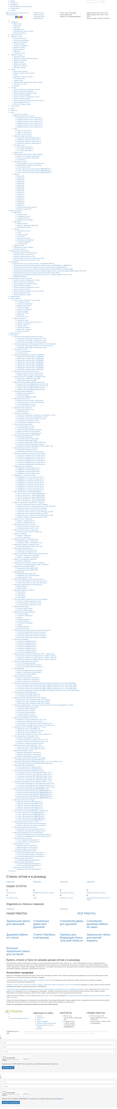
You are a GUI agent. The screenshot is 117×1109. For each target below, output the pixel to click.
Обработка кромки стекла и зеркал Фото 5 (30, 125)
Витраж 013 (20, 198)
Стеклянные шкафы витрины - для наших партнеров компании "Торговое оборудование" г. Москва (43, 705)
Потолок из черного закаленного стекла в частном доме (30, 599)
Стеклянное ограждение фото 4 (27, 645)
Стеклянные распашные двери (23, 424)
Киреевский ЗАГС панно (24, 577)
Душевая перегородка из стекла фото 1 (29, 752)
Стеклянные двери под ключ (25, 428)
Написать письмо (15, 333)
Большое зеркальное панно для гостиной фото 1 (32, 823)
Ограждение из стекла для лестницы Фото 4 (30, 482)
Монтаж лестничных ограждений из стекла (26, 97)
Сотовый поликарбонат (24, 242)
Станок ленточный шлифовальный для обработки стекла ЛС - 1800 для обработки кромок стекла (43, 274)
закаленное (48, 980)
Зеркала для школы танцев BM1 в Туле (29, 732)
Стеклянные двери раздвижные (23, 391)
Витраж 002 (20, 178)
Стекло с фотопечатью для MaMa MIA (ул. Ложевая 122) (31, 811)
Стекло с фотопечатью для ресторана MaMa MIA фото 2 (34, 170)
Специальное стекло (23, 218)
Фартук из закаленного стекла (23, 676)
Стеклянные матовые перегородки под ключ (30, 444)
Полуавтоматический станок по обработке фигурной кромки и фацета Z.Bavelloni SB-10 (40, 267)
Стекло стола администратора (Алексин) (26, 661)
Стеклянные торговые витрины (26, 712)
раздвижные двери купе (28, 989)
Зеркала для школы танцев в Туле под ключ (30, 730)
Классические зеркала (24, 227)
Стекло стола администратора (26, 663)
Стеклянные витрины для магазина (28, 707)
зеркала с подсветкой (44, 984)
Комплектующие (22, 243)
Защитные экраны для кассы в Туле (24, 256)
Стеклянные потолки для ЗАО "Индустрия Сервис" (29, 770)
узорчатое (42, 980)
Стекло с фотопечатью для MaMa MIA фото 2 (31, 814)
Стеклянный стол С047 (21, 349)
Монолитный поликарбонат (25, 240)
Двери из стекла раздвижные (26, 393)
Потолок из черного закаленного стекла (29, 601)
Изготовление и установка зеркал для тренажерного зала (34, 723)
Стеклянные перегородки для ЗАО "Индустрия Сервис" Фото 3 (36, 787)
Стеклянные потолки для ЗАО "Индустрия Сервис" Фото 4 (34, 778)
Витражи (16, 86)
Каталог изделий (15, 298)
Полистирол (21, 236)
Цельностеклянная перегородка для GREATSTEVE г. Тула (31, 789)
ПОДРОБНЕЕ (10, 882)
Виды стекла (17, 24)
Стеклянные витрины (13, 989)
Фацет (15, 75)
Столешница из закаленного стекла (28, 420)
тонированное (33, 980)
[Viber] (21, 17)
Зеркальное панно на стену (25, 409)
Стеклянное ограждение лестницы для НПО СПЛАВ (29, 453)
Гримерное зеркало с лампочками (27, 541)
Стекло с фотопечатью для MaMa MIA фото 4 (31, 818)
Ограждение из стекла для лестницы (25, 475)
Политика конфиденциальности (19, 1018)
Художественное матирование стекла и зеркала (28, 82)
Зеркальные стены (19, 56)
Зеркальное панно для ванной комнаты (25, 827)
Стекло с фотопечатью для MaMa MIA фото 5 (31, 820)
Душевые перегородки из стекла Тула (28, 738)
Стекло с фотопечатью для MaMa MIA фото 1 (31, 812)
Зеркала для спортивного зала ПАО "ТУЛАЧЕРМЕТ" (29, 355)
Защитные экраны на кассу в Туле (24, 254)
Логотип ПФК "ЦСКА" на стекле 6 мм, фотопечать (28, 579)
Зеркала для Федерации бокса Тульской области (28, 832)
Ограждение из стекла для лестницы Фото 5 (30, 484)
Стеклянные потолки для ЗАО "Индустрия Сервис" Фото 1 (34, 772)
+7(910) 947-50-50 (38, 16)
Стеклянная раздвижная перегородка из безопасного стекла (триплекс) (35, 344)
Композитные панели (23, 238)
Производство (14, 4)
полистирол (14, 997)
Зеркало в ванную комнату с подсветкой (26, 530)
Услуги (13, 69)
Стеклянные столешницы (21, 413)
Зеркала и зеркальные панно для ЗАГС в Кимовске (32, 504)
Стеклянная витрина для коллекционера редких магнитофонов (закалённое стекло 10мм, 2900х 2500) (45, 683)
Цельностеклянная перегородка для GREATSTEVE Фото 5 (34, 798)
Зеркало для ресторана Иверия (26, 674)
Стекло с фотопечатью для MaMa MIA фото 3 (31, 816)
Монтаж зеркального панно (22, 102)
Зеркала (19, 617)
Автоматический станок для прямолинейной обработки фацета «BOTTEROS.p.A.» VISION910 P (42, 265)
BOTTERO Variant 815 (20, 276)
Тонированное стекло (23, 216)
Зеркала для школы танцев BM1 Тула (28, 728)
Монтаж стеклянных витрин (22, 98)
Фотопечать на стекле (20, 84)
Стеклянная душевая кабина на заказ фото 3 (31, 856)
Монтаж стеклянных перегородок (24, 91)
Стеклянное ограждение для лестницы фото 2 (31, 460)
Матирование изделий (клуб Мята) (24, 590)
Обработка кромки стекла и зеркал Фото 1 (30, 118)
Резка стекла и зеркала (21, 71)
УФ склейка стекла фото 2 (25, 149)
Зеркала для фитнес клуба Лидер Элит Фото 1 (31, 747)
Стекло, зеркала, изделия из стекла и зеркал (27, 300)
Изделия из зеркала (17, 55)
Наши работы (14, 106)
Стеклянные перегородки (21, 40)
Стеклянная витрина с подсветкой (24, 765)
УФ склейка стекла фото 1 (25, 147)
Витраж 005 (20, 183)
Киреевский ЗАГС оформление (26, 573)
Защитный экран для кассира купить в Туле (27, 260)
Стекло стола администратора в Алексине (30, 666)
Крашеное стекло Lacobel (25, 220)
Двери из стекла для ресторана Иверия (29, 672)
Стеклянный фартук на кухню (26, 406)
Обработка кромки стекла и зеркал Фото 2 (30, 119)
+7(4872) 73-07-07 (38, 13)
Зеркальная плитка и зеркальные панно (26, 58)
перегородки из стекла (61, 989)
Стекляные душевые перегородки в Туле (26, 736)
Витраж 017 (20, 205)
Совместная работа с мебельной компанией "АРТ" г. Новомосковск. (34, 654)
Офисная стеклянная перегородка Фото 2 (30, 803)
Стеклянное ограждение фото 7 (27, 648)
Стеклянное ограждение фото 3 (27, 646)
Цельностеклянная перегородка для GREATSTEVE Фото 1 (34, 790)
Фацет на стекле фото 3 (24, 134)
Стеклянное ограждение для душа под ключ (30, 743)
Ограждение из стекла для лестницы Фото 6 (30, 486)
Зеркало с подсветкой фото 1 (26, 521)
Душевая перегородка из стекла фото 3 (29, 756)
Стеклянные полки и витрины (26, 710)
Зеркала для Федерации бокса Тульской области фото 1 (34, 834)
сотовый (70, 995)
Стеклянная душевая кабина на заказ (25, 851)
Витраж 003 (20, 180)
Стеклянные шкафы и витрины (26, 708)
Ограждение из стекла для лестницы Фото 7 (30, 488)
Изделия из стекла (16, 36)
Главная (12, 1)
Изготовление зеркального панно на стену (30, 451)
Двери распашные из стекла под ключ (28, 431)
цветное (26, 980)
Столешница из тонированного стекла (28, 422)
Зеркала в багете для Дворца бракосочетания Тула (32, 384)
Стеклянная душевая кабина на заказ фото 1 (31, 852)
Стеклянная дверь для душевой (23, 858)
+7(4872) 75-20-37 (38, 15)
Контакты (13, 10)
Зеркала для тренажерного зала (23, 548)
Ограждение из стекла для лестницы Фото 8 (30, 490)
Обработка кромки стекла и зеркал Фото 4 (30, 123)
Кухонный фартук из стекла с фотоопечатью (30, 163)
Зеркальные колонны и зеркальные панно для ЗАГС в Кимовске (36, 506)
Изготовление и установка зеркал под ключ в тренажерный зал (36, 725)
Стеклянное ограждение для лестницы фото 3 (31, 455)
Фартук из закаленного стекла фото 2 (28, 679)
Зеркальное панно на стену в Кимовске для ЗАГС (32, 510)
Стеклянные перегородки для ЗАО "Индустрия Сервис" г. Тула (32, 781)
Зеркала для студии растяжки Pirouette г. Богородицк (30, 758)
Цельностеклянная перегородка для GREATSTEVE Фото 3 (34, 794)
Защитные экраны (16, 35)
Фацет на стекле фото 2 (24, 132)
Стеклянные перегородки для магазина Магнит (28, 584)
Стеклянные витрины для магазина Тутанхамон (31, 632)
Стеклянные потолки (20, 38)
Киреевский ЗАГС (19, 572)
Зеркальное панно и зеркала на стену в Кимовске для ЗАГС (35, 511)
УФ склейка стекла (19, 78)
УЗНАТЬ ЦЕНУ (8, 1068)
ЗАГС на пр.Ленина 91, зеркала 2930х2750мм (27, 491)
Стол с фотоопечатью (24, 167)
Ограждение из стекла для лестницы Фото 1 (30, 477)
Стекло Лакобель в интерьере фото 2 (28, 842)
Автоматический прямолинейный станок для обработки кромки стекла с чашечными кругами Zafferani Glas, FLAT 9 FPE (50, 271)
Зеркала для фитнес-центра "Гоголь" (28, 526)
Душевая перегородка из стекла (23, 750)
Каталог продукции (15, 211)
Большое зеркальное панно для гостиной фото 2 (32, 825)
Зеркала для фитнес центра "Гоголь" (25, 524)
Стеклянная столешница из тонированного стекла (32, 417)
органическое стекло (46, 995)
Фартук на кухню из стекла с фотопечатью (26, 371)
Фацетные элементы (20, 33)
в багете (54, 984)
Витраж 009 (20, 190)
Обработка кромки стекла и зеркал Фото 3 (30, 121)
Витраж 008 (20, 189)
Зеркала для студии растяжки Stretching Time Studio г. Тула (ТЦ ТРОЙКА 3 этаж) (38, 761)
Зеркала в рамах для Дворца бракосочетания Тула (29, 382)
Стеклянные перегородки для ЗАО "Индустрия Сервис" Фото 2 (36, 785)
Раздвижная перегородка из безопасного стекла (31, 347)
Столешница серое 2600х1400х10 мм (25, 692)
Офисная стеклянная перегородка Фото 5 (30, 809)
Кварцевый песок (19, 29)
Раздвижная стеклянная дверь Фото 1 (28, 468)
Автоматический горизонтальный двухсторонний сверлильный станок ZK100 (37, 273)
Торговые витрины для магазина (27, 716)
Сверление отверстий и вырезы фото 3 (29, 141)
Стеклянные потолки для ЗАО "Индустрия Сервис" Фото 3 (34, 776)
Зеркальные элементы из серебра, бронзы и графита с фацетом (36, 656)
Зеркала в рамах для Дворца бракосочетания (31, 389)
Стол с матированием (24, 351)
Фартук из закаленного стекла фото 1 (28, 677)
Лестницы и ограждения (21, 46)
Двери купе (17, 51)
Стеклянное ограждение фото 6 (27, 652)
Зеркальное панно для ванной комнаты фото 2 (31, 831)
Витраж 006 (20, 185)
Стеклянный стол (22, 353)
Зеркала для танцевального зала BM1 (28, 378)
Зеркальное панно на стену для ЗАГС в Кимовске (32, 508)
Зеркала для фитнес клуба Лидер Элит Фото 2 (31, 749)
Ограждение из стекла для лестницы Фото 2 (30, 479)
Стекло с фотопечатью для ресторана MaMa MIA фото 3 (34, 172)
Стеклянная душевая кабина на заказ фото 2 (31, 854)
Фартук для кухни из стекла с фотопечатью (30, 400)
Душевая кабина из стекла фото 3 (27, 849)
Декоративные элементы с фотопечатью (29, 165)
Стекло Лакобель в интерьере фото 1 (28, 840)
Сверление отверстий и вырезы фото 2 (29, 139)
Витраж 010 (20, 192)
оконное (20, 980)
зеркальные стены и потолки (66, 984)
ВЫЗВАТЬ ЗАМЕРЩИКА (11, 1102)
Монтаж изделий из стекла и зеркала (21, 6)
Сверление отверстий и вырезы (23, 77)
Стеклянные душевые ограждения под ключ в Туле (32, 739)
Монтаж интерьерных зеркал (22, 104)
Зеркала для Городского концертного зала (26, 544)
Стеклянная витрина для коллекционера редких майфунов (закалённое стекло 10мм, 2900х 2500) (47, 685)
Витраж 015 (20, 201)
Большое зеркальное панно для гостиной (26, 821)
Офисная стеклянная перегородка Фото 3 (30, 805)
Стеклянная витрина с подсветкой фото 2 (29, 769)
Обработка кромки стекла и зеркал (24, 73)
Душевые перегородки (20, 42)
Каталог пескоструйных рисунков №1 (28, 156)
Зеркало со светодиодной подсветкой (25, 559)
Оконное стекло (22, 214)
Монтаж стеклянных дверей (22, 95)
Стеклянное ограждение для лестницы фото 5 (31, 462)
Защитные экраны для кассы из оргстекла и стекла (29, 258)
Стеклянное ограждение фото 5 (27, 650)
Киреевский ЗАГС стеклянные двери (28, 575)
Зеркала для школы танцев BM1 (27, 380)
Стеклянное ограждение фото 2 (27, 641)
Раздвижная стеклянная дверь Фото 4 (28, 473)
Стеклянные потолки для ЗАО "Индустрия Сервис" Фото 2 (34, 774)
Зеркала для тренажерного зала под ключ (30, 721)
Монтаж (13, 87)
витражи (12, 991)
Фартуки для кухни (19, 49)
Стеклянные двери (19, 44)
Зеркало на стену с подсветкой (23, 519)
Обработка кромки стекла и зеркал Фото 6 (30, 127)
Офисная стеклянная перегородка (24, 800)
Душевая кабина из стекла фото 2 (27, 847)
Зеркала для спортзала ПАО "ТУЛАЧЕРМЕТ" (30, 356)
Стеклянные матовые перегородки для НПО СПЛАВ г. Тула (35, 446)
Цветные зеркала (22, 223)
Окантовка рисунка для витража (27, 207)
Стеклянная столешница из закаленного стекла (31, 418)
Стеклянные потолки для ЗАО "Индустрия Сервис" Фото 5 (34, 780)
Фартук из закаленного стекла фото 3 (28, 681)
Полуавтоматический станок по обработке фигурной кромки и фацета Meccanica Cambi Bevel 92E (43, 269)
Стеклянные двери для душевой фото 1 (29, 863)
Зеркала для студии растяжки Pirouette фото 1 (31, 759)
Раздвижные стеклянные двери (23, 466)
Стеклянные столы (19, 53)
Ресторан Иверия (19, 668)
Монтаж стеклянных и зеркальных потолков (27, 89)
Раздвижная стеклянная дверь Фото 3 (28, 471)
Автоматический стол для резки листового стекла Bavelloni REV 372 (34, 263)
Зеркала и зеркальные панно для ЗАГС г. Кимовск (29, 502)
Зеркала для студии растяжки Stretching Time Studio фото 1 (35, 763)
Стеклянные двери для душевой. (23, 862)
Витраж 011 (20, 194)
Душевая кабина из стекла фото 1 (27, 845)
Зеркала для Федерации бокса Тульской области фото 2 (34, 836)
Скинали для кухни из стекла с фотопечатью (30, 402)
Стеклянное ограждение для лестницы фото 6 (31, 464)
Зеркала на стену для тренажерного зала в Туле (31, 719)
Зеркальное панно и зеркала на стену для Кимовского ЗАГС (35, 515)
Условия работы (15, 8)
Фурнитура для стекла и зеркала (23, 31)
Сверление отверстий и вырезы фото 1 (29, 138)
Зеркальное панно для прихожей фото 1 (29, 869)
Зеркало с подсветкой (20, 533)
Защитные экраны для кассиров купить (25, 252)
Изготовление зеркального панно (27, 449)
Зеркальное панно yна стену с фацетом (26, 448)
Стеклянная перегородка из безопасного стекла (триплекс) (35, 346)
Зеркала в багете (19, 62)
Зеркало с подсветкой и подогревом (28, 555)
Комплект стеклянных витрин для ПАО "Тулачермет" (29, 563)
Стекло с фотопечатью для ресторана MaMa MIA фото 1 (34, 169)
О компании (13, 3)
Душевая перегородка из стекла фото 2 (29, 754)
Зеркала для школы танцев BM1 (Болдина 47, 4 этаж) (30, 727)
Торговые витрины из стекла (25, 714)
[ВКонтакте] (16, 17)
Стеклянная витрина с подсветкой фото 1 (29, 767)
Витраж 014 (20, 200)
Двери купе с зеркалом (20, 66)
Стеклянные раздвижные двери (26, 397)
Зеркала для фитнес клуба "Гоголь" (28, 528)
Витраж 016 (20, 203)
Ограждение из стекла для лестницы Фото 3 (30, 480)
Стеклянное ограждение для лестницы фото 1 (31, 459)
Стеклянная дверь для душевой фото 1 (29, 860)
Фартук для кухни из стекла (22, 398)
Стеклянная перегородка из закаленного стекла (28, 336)
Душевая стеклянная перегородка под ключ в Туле (32, 741)
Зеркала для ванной (20, 64)
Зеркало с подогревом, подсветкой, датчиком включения (31, 553)
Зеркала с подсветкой (20, 60)
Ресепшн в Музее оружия (21, 606)
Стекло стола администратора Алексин (29, 665)
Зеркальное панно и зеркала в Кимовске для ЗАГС (32, 513)
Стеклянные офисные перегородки (28, 439)
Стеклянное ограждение (21, 639)
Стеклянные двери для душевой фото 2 (29, 865)
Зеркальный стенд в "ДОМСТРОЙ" (24, 566)
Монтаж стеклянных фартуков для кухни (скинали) (29, 100)
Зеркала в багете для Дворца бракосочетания (31, 387)
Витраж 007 (20, 187)
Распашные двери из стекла (25, 426)
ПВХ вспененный (22, 234)
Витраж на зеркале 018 (24, 209)
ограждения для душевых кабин (78, 989)
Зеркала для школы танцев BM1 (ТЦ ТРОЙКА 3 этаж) (30, 377)
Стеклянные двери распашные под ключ (29, 429)
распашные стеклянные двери (45, 989)
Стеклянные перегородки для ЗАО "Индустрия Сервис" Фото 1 (36, 783)
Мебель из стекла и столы (15, 984)
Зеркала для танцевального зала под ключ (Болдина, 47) (34, 734)
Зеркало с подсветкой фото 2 (26, 522)
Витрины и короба (19, 47)
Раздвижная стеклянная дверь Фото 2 (28, 470)
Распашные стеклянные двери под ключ (29, 433)
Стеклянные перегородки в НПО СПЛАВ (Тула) (31, 442)
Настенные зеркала (20, 67)
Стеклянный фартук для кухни (26, 404)
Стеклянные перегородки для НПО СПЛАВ (26, 435)
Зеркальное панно (22, 411)
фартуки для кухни (102, 989)
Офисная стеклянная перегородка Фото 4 (30, 807)
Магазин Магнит (22, 586)
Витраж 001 (20, 176)
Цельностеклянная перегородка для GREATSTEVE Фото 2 (34, 792)
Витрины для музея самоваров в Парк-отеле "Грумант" (30, 697)
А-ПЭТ (19, 232)
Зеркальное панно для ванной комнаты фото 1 (31, 829)
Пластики (16, 27)
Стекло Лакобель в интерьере (23, 838)
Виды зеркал (17, 25)
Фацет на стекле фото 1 (24, 130)
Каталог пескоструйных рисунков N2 (28, 158)
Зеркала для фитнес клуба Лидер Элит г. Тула (28, 745)
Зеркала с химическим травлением (27, 225)
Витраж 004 (20, 181)
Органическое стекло (23, 231)
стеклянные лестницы (30, 984)
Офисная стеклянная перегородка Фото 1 (30, 801)
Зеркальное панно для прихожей (24, 867)
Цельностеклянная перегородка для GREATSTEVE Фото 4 (34, 796)
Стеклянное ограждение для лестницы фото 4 (31, 457)
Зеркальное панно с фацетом (23, 408)
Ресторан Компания (23, 619)
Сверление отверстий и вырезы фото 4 (29, 143)
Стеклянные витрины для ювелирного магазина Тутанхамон (32, 630)
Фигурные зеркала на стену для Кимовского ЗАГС (32, 517)
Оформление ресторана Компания (24, 612)
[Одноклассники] (19, 17)
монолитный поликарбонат (82, 995)
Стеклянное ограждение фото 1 (27, 643)
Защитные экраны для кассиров (19, 251)
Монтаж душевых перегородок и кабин (25, 93)
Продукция (14, 22)
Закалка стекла (18, 80)
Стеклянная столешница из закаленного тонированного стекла (36, 415)
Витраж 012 (20, 196)
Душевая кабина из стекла (22, 843)
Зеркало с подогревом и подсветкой (28, 557)
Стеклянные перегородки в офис (27, 440)
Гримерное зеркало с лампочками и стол (26, 539)
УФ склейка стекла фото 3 (25, 150)
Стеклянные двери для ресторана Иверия (30, 670)
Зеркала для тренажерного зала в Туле (25, 718)
